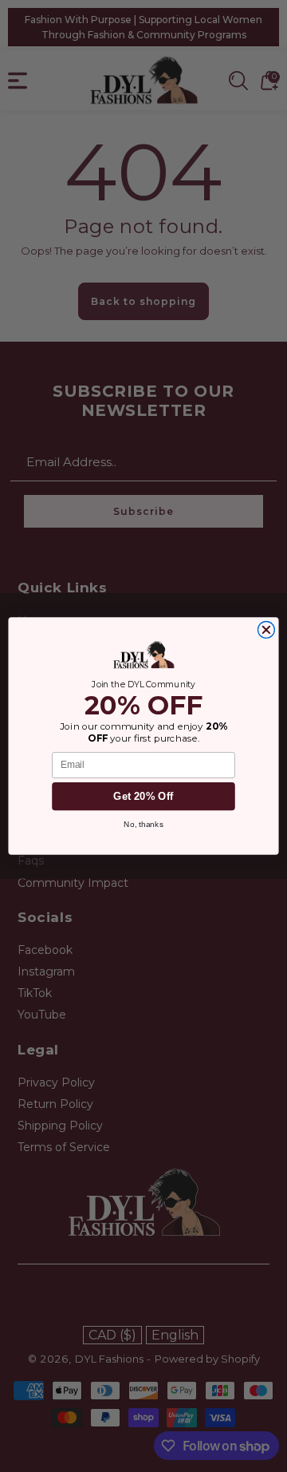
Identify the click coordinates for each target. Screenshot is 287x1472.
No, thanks (143, 824)
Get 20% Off (143, 795)
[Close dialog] (266, 630)
